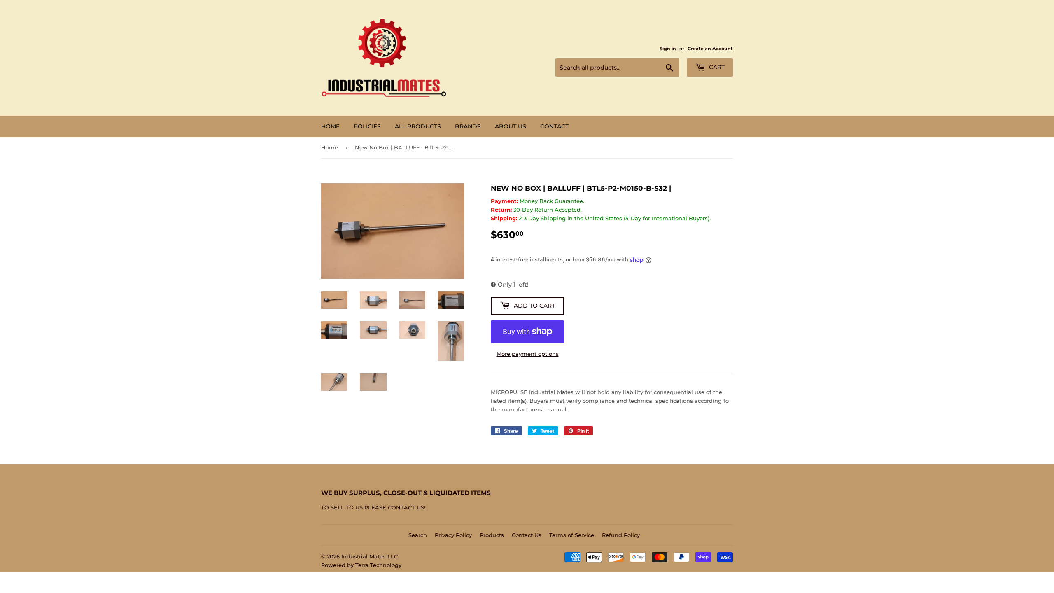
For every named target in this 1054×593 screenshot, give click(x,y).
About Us (510, 126)
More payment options (528, 353)
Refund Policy (621, 535)
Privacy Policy (453, 535)
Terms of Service (571, 535)
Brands (468, 126)
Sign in (668, 48)
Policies (367, 126)
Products (492, 535)
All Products (418, 126)
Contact (554, 126)
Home (330, 126)
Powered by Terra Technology (361, 565)
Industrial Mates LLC (369, 556)
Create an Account (710, 48)
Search (417, 535)
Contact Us (526, 535)
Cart (716, 67)
